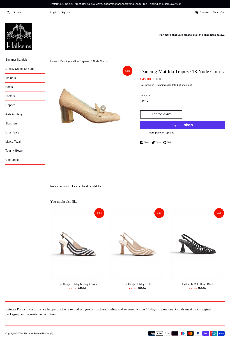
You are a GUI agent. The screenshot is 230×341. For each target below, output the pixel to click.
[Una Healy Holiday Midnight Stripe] (77, 244)
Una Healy (12, 132)
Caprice (10, 105)
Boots (9, 86)
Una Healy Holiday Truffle (137, 284)
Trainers (10, 77)
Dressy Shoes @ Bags (19, 68)
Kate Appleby (13, 114)
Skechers (11, 123)
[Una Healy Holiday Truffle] (137, 244)
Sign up (65, 12)
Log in (53, 12)
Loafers (10, 96)
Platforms (28, 333)
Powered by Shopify (44, 333)
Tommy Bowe (14, 150)
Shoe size (145, 95)
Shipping (161, 84)
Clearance (12, 159)
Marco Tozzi (13, 141)
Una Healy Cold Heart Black (197, 284)
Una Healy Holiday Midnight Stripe (78, 284)
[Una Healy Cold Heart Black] (197, 244)
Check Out (219, 12)
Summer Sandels (16, 59)
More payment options (161, 132)
